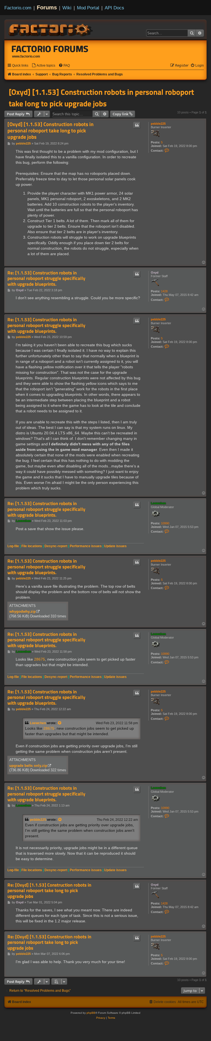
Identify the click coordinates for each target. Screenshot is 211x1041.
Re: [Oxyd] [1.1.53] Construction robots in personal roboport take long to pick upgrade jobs (49, 890)
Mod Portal (88, 7)
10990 (165, 523)
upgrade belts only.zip (28, 766)
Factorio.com (17, 7)
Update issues (115, 546)
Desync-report (56, 546)
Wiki (66, 7)
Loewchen (158, 503)
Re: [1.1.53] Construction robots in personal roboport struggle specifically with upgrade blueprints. (46, 278)
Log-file (13, 546)
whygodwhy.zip (22, 611)
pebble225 (158, 123)
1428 (164, 291)
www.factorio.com (26, 56)
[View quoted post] (59, 723)
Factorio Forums (50, 49)
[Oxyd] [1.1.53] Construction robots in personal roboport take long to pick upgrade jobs (101, 97)
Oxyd (155, 272)
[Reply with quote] (136, 125)
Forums (47, 7)
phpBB (91, 1012)
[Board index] (51, 29)
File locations (31, 546)
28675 (39, 659)
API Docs (114, 7)
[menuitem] (43, 65)
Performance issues (86, 546)
